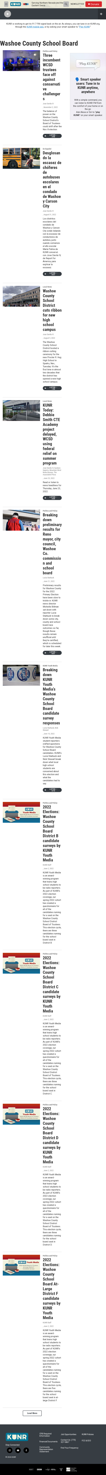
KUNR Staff (47, 865)
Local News (47, 287)
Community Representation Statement (46, 1449)
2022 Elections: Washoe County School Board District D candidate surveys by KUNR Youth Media (51, 1135)
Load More (32, 1413)
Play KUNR (84, 27)
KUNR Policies (88, 1434)
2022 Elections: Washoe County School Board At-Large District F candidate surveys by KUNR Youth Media (51, 1288)
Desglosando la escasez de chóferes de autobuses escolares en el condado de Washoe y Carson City (52, 179)
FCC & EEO (86, 1441)
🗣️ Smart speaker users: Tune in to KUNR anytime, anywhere (88, 85)
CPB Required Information (45, 1435)
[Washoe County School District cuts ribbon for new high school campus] (21, 296)
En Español (47, 149)
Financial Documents (48, 1442)
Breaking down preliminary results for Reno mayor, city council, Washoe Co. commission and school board (52, 543)
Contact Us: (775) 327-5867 (68, 1441)
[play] (7, 14)
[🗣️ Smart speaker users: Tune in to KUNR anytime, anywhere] (88, 63)
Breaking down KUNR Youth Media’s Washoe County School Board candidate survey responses (51, 696)
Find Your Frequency (69, 1448)
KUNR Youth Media (50, 666)
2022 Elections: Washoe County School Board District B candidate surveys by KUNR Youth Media (51, 834)
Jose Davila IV (48, 103)
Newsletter (77, 4)
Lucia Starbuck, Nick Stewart (50, 729)
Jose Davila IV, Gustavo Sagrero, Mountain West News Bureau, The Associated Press (52, 471)
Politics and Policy (50, 51)
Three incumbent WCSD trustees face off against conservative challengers (51, 77)
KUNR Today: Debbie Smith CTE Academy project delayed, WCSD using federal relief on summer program (51, 434)
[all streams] (102, 13)
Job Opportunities (68, 1434)
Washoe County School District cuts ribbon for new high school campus (52, 310)
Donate (95, 4)
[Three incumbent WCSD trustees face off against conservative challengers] (21, 60)
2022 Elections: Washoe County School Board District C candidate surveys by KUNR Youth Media (51, 984)
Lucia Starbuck (48, 578)
